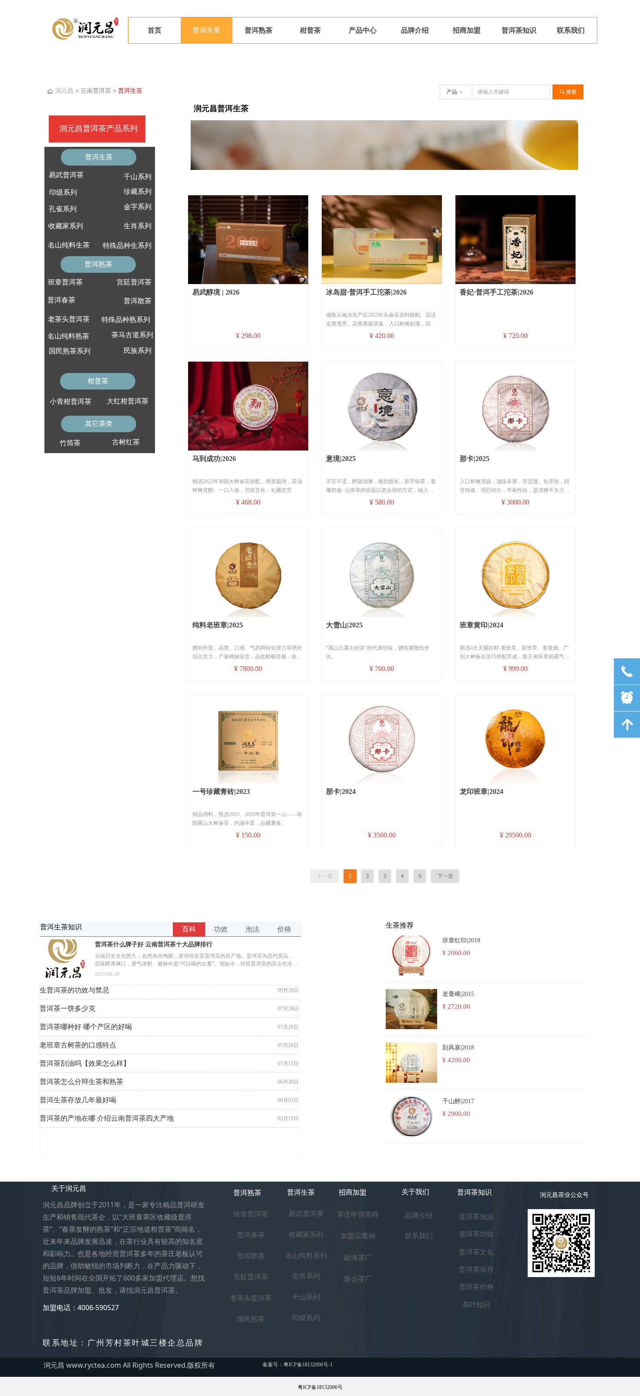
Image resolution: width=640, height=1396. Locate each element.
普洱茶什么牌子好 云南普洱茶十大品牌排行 (153, 944)
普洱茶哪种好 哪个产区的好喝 (86, 1026)
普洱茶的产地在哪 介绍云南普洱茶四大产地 (107, 1118)
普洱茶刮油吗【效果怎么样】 (85, 1063)
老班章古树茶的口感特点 (78, 1045)
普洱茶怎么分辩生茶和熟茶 (81, 1081)
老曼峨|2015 (458, 994)
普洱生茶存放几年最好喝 (78, 1100)
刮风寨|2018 (458, 1047)
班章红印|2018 (461, 940)
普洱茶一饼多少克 (67, 1008)
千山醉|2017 (458, 1101)
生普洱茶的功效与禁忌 (74, 990)
